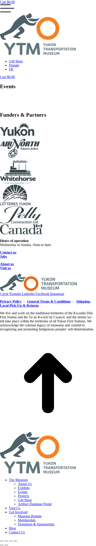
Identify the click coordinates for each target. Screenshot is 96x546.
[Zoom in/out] (15, 541)
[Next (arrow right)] (6, 545)
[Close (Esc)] (2, 541)
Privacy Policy (11, 301)
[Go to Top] (48, 430)
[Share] (6, 541)
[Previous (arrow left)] (2, 545)
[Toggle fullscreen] (11, 541)
